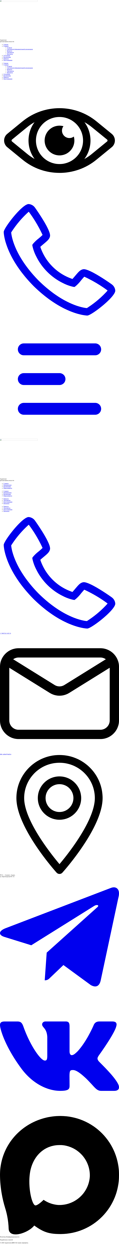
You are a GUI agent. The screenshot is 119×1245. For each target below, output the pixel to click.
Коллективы (7, 57)
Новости (6, 58)
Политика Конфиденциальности (9, 1237)
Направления (7, 485)
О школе (6, 46)
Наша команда (7, 488)
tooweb (10, 1240)
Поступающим (7, 60)
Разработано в (4, 1240)
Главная (5, 44)
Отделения (6, 55)
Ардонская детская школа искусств (7, 40)
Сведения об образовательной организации (20, 49)
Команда (9, 51)
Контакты (10, 54)
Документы (10, 52)
